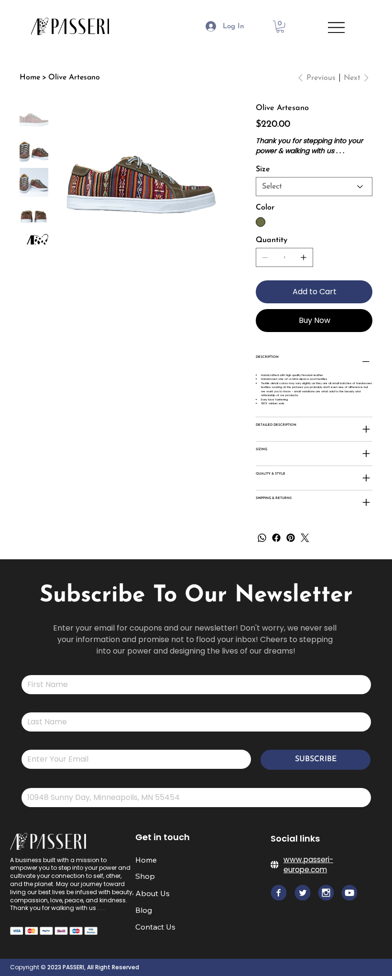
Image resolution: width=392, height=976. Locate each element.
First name (33, 668)
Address (31, 781)
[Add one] (303, 257)
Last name (33, 706)
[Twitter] (305, 538)
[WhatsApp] (262, 538)
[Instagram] (326, 892)
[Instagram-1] (349, 892)
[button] (280, 27)
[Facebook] (276, 538)
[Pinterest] (290, 538)
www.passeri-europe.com (308, 864)
